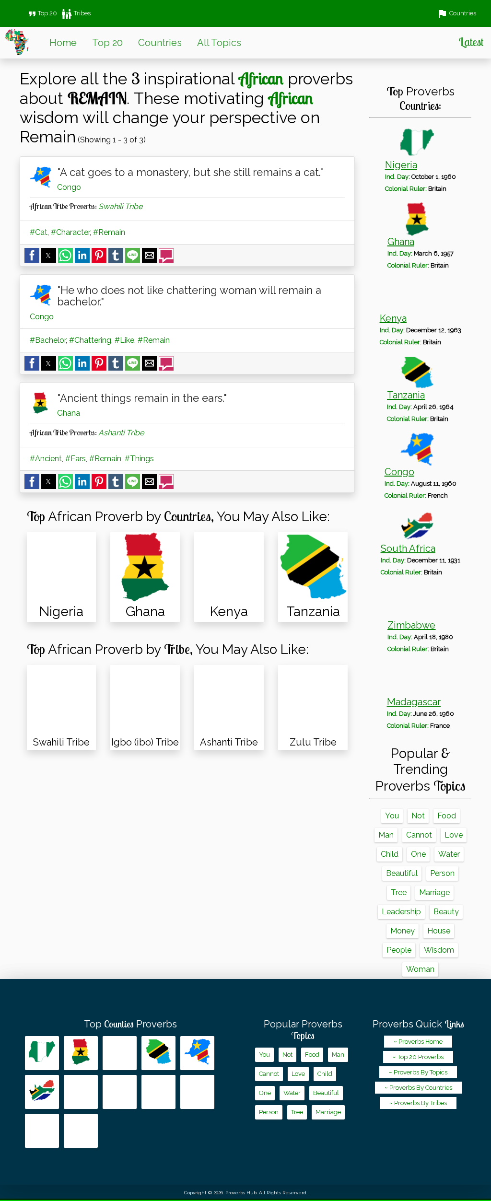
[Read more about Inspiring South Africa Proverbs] (42, 1092)
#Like (124, 340)
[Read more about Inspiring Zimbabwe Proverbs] (81, 1092)
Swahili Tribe (120, 206)
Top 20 (41, 13)
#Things (139, 458)
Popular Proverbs (303, 1029)
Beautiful (402, 873)
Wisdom (439, 950)
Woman (420, 969)
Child (389, 854)
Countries (160, 42)
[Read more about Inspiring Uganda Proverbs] (197, 1092)
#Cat (38, 232)
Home (63, 42)
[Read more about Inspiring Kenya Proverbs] (120, 1053)
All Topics (219, 42)
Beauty (446, 911)
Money (402, 930)
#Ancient (46, 458)
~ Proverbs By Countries (418, 1087)
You (392, 815)
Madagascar (414, 702)
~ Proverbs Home (418, 1041)
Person (442, 873)
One (418, 854)
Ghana (68, 413)
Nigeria (401, 165)
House (438, 930)
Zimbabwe (411, 625)
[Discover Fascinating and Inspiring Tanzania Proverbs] (313, 567)
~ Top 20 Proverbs (418, 1057)
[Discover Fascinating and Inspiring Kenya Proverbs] (229, 567)
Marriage (434, 892)
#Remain (109, 232)
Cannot (419, 835)
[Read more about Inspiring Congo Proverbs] (197, 1053)
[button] (31, 255)
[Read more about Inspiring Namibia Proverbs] (81, 1131)
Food (446, 815)
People (398, 950)
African (261, 78)
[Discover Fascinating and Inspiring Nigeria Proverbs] (61, 567)
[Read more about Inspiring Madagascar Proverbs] (120, 1092)
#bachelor (48, 340)
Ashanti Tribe (121, 432)
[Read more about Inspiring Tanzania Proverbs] (158, 1053)
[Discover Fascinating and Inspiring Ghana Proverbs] (145, 567)
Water (449, 854)
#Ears (75, 458)
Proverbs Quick (418, 1024)
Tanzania (406, 395)
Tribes (76, 13)
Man (386, 835)
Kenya (393, 318)
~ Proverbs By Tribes (418, 1103)
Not (418, 815)
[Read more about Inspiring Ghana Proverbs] (81, 1053)
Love (453, 835)
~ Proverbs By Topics (418, 1072)
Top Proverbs (130, 1024)
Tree (399, 892)
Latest (470, 42)
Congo (69, 187)
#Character (70, 232)
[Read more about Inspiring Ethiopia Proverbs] (42, 1131)
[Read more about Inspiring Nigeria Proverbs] (42, 1053)
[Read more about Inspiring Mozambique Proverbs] (158, 1092)
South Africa (408, 548)
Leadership (401, 911)
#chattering (90, 340)
